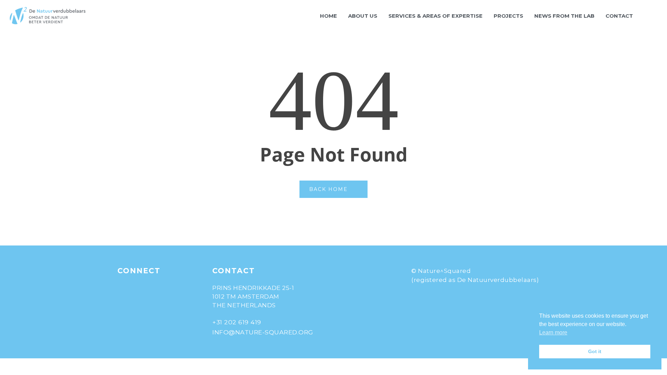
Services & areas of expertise (435, 15)
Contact (619, 15)
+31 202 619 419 (236, 322)
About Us (362, 15)
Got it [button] (594, 351)
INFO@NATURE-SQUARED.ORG (262, 332)
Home (328, 15)
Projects (508, 15)
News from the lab (564, 15)
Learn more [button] (553, 332)
